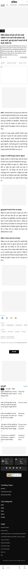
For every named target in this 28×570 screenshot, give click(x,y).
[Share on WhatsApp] (11, 318)
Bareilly (14, 342)
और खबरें (14, 352)
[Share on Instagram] (15, 318)
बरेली (3, 31)
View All (25, 386)
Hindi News (3, 342)
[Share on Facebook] (2, 318)
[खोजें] (27, 2)
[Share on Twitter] (7, 318)
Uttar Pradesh (9, 342)
